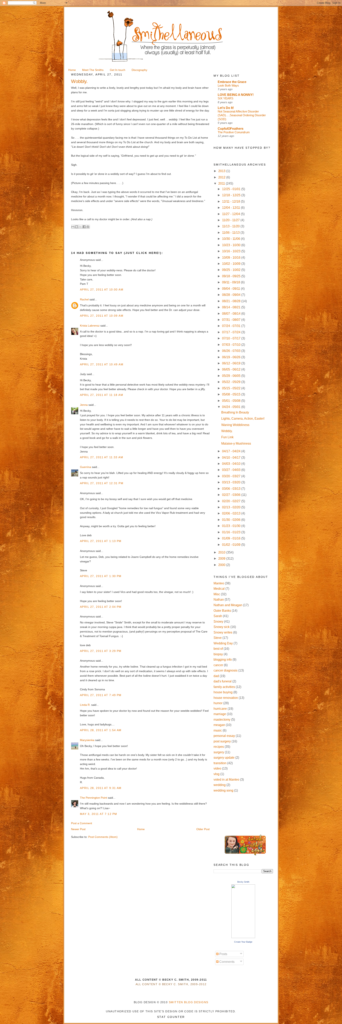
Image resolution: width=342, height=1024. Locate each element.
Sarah (218, 616)
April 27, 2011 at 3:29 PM (101, 651)
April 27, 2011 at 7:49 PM (101, 695)
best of (218, 648)
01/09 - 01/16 (231, 538)
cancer (218, 665)
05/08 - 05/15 (231, 394)
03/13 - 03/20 (231, 482)
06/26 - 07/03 (231, 350)
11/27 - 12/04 (231, 214)
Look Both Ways (228, 85)
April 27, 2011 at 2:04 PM (101, 606)
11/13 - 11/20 (231, 226)
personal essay (224, 735)
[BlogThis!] (77, 227)
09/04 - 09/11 (231, 288)
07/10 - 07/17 (231, 338)
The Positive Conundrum (234, 132)
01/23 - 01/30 (231, 526)
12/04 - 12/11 (231, 207)
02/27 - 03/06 (231, 494)
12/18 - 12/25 (231, 195)
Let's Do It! (226, 108)
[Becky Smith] (243, 937)
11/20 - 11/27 (231, 220)
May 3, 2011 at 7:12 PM (98, 813)
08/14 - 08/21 (231, 307)
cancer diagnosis (226, 670)
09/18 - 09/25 (231, 276)
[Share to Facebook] (84, 227)
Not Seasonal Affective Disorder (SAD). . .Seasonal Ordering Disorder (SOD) (242, 115)
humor (218, 703)
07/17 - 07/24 (231, 332)
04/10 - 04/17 (231, 457)
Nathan (219, 599)
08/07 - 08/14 (231, 313)
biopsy (218, 654)
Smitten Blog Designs (188, 1002)
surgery (219, 752)
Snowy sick (222, 627)
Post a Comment (81, 823)
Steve (218, 637)
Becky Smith (243, 882)
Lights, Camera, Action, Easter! (242, 418)
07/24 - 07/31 (231, 326)
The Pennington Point (93, 797)
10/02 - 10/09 (231, 263)
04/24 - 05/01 (231, 407)
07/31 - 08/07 (231, 319)
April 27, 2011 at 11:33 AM (101, 457)
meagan (219, 725)
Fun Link (227, 437)
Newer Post (78, 829)
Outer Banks (222, 610)
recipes (219, 746)
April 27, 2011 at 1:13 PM (101, 541)
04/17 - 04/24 (231, 451)
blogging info (223, 659)
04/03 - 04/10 (231, 463)
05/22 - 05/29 (231, 382)
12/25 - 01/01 (231, 189)
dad (216, 676)
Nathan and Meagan (228, 605)
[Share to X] (80, 227)
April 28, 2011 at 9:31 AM (101, 788)
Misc (217, 594)
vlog (216, 774)
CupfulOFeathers (230, 128)
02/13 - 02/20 (231, 507)
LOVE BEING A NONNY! (236, 94)
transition (220, 763)
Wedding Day (223, 643)
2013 (222, 171)
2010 (222, 552)
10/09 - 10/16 (231, 257)
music (218, 730)
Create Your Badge (243, 942)
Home (141, 829)
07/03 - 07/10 (231, 344)
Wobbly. (227, 431)
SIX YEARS (225, 98)
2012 (222, 177)
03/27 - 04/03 (231, 470)
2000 (222, 565)
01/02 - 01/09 (231, 544)
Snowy (218, 621)
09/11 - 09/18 (231, 282)
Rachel (84, 299)
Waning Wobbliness (235, 425)
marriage (220, 714)
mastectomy (222, 719)
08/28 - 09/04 (231, 294)
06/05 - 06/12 (231, 369)
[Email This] (73, 227)
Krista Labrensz (90, 325)
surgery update (224, 757)
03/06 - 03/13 (231, 488)
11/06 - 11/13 (231, 232)
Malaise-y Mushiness (236, 443)
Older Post (203, 829)
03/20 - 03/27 (231, 476)
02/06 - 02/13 (231, 513)
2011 (222, 183)
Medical (219, 588)
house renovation (226, 697)
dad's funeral (223, 681)
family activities (224, 687)
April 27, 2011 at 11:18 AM (101, 394)
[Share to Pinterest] (88, 227)
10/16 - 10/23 (231, 251)
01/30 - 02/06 (231, 519)
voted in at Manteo (226, 779)
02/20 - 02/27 (231, 501)
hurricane (220, 708)
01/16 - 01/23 (231, 532)
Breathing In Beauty (235, 412)
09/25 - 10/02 (231, 269)
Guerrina (85, 467)
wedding (220, 785)
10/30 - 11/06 (231, 238)
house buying (223, 692)
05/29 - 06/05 (231, 375)
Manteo (219, 583)
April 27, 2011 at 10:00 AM (101, 289)
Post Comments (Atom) (103, 836)
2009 (222, 558)
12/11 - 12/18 (231, 201)
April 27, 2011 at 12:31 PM (101, 483)
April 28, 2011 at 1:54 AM (101, 730)
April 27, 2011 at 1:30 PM (101, 576)
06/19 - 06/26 (231, 357)
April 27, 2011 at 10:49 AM (101, 364)
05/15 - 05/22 (231, 388)
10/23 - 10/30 (231, 245)
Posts (222, 954)
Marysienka (87, 740)
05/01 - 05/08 (231, 400)
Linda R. (85, 704)
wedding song (223, 790)
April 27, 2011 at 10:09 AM (101, 315)
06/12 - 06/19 (231, 363)
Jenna (84, 404)
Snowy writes (223, 632)
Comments (226, 961)
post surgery (222, 741)
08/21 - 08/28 (231, 301)
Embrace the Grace (232, 82)
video (217, 768)
